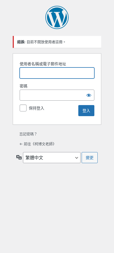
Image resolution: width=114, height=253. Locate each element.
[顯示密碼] (88, 95)
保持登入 (36, 108)
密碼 (23, 86)
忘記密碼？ (28, 134)
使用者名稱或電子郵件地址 (43, 63)
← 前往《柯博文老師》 (37, 144)
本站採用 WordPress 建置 (57, 17)
